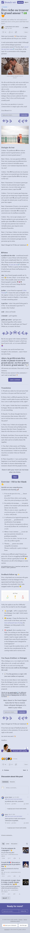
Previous (6, 770)
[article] (15, 853)
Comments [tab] (5, 782)
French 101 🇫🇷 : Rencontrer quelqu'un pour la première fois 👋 (10, 864)
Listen (26, 27)
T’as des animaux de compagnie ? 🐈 (8, 849)
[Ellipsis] (27, 797)
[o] (25, 850)
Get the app (23, 925)
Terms (25, 919)
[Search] (27, 843)
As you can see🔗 (14, 265)
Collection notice (15, 921)
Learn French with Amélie (12, 26)
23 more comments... (7, 835)
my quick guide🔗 (13, 692)
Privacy (20, 919)
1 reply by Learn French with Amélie (16, 808)
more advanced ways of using (13, 623)
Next (24, 770)
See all (5, 898)
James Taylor (8, 797)
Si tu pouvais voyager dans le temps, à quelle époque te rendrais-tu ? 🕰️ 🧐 (10, 882)
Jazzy (6, 814)
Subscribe (20, 2)
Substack (6, 929)
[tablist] (8, 781)
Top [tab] (3, 843)
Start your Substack (10, 925)
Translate (5, 7)
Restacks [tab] (12, 782)
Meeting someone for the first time (9, 869)
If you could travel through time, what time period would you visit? (10, 887)
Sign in (26, 2)
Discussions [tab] (14, 843)
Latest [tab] (7, 843)
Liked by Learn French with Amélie (14, 799)
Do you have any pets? (7, 852)
